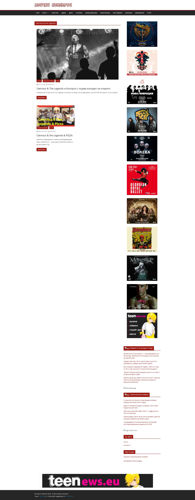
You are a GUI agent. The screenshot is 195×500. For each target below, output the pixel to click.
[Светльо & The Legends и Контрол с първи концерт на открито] (78, 54)
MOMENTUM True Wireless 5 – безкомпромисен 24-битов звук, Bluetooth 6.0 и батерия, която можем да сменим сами (141, 356)
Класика (128, 13)
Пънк (57, 81)
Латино (79, 13)
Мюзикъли (139, 13)
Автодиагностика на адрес (133, 461)
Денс (71, 13)
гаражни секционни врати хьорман (136, 457)
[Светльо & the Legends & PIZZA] (56, 115)
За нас (126, 442)
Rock (44, 13)
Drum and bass (91, 13)
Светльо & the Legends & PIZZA (55, 135)
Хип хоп (55, 13)
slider (39, 81)
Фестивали (117, 13)
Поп (37, 13)
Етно (149, 13)
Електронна (105, 13)
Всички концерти (49, 81)
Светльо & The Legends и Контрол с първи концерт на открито (73, 88)
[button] (47, 12)
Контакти (127, 445)
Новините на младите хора (141, 348)
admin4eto (51, 84)
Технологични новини (139, 394)
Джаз (64, 13)
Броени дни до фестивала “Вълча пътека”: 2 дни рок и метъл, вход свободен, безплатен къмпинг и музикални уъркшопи (142, 380)
